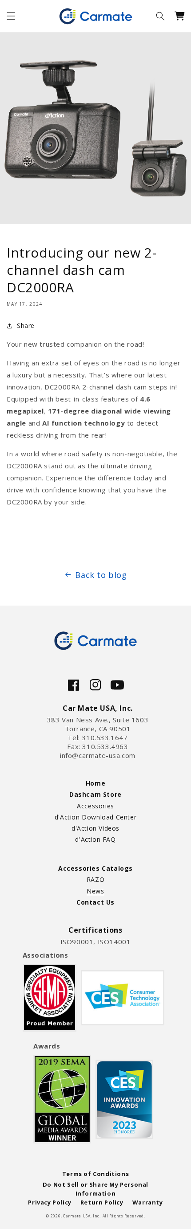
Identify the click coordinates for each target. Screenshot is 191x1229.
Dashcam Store (95, 794)
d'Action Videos (95, 828)
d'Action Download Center (95, 817)
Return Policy (101, 1202)
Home (95, 783)
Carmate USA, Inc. (82, 1215)
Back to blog (101, 574)
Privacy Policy (49, 1202)
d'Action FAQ (95, 839)
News (95, 891)
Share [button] (26, 325)
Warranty (147, 1202)
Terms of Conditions (95, 1174)
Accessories (95, 806)
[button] (11, 16)
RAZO (95, 879)
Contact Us (95, 902)
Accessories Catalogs (95, 868)
